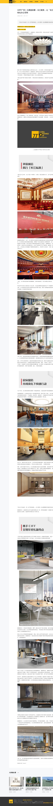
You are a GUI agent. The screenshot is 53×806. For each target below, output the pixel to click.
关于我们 (42, 1)
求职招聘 (36, 1)
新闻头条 (25, 1)
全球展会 (31, 1)
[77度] (12, 1)
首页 (21, 1)
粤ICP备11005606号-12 (27, 800)
